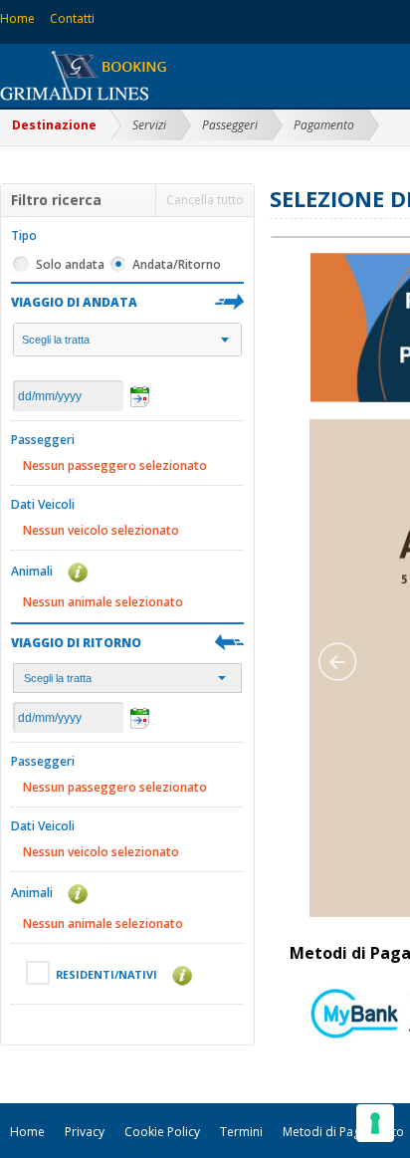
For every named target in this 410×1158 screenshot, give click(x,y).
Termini (241, 1131)
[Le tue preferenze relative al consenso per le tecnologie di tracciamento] (375, 1123)
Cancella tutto (205, 199)
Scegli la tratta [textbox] (56, 340)
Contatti (72, 18)
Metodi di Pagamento (343, 1131)
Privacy (84, 1131)
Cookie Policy (162, 1131)
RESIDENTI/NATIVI (108, 974)
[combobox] (127, 339)
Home (17, 18)
